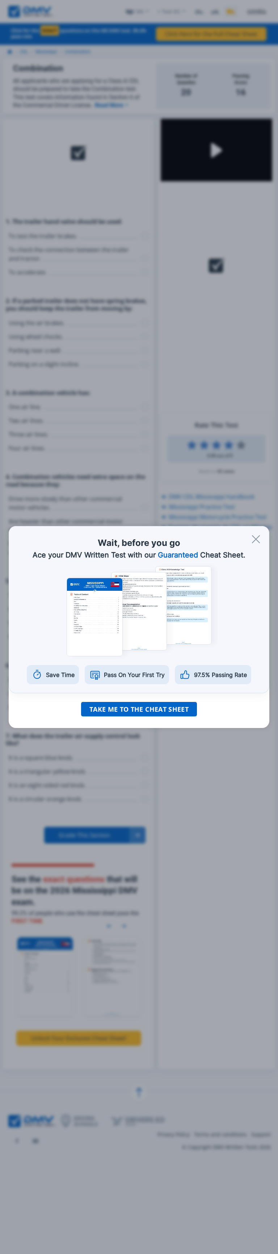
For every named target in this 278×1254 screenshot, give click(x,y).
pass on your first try (134, 674)
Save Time (60, 674)
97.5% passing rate (220, 674)
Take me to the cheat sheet (139, 709)
